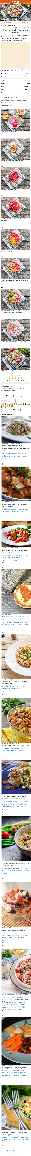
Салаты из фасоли (19, 388)
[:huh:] (13, 406)
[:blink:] (11, 404)
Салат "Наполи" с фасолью (9, 680)
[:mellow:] (3, 406)
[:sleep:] (7, 406)
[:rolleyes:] (20, 404)
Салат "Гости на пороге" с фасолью (11, 743)
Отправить (17, 409)
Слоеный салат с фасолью (9, 1131)
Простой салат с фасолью (8, 794)
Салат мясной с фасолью (8, 501)
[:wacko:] (14, 404)
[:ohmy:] (3, 404)
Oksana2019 (27, 27)
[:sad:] (12, 404)
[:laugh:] (11, 406)
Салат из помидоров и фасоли (10, 547)
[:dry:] (9, 406)
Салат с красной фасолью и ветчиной (12, 862)
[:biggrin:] (23, 404)
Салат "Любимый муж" (8, 614)
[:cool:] (21, 404)
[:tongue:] (29, 404)
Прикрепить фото (7, 409)
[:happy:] (16, 404)
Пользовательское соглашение (15, 1152)
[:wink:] (9, 404)
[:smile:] (27, 404)
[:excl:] (7, 404)
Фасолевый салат (6, 927)
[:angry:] (2, 406)
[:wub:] (5, 406)
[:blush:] (25, 404)
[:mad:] (2, 404)
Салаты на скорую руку (7, 388)
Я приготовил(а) (15, 383)
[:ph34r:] (5, 404)
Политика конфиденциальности (15, 1153)
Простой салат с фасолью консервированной (14, 443)
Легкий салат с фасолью (8, 1065)
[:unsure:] (18, 404)
